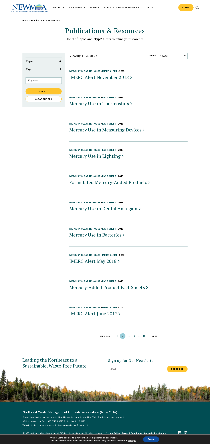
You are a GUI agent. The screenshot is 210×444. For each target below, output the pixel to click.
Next (154, 336)
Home (25, 20)
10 (143, 336)
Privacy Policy (112, 433)
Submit (43, 91)
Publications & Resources (121, 7)
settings (132, 440)
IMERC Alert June (93, 314)
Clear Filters (43, 99)
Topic (29, 61)
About (57, 7)
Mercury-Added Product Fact (107, 287)
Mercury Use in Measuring (105, 130)
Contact (150, 7)
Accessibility (150, 433)
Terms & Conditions (132, 433)
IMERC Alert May (93, 261)
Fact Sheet (109, 97)
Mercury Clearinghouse (84, 71)
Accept (151, 439)
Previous (105, 336)
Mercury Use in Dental (103, 208)
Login (186, 7)
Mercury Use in (99, 103)
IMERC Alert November (99, 77)
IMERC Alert (109, 71)
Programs (76, 7)
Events (94, 7)
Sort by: (152, 55)
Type (29, 69)
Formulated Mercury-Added (108, 182)
